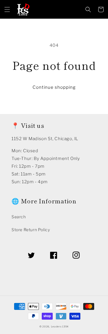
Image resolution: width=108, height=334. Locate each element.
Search (19, 216)
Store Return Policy (31, 229)
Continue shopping (54, 87)
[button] (7, 9)
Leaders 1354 (60, 326)
